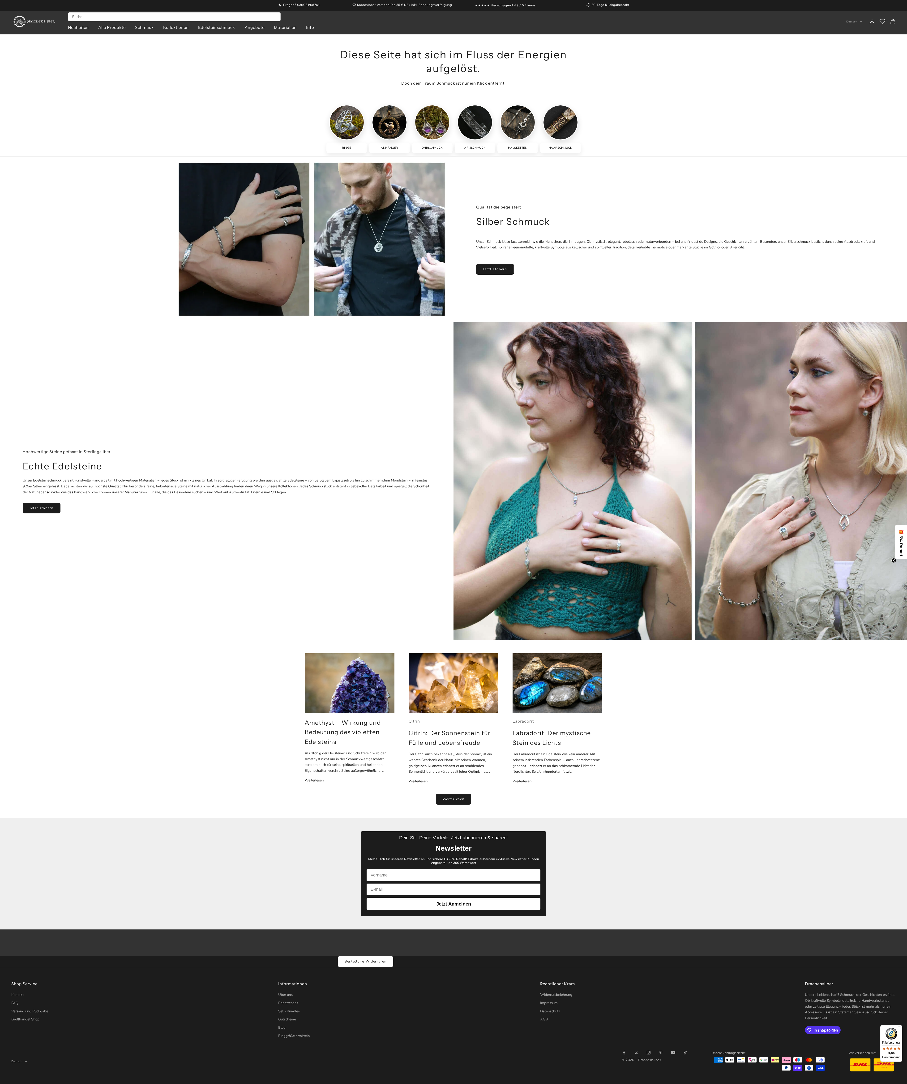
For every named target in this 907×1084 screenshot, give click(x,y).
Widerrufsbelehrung (556, 994)
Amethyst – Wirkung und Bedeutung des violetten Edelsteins (343, 732)
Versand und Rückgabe (29, 1011)
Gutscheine (287, 1019)
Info (310, 27)
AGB (544, 1019)
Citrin (414, 721)
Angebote (255, 27)
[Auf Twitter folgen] (636, 1052)
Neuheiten (78, 27)
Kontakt (17, 994)
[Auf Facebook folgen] (624, 1052)
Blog (282, 1027)
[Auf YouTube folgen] (673, 1052)
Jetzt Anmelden (453, 903)
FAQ (14, 1003)
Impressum (549, 1003)
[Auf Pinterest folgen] (661, 1052)
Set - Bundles (289, 1011)
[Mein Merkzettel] (882, 21)
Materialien (285, 27)
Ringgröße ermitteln (294, 1035)
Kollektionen (176, 27)
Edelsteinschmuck (216, 27)
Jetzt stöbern (495, 269)
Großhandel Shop (25, 1019)
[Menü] (899, 1028)
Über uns (285, 994)
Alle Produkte (112, 27)
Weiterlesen (314, 780)
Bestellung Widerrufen (365, 961)
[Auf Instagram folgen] (648, 1052)
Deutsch (851, 21)
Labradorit (523, 721)
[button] (901, 542)
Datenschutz (550, 1011)
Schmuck (144, 27)
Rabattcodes (288, 1003)
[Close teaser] (893, 560)
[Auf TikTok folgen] (685, 1052)
